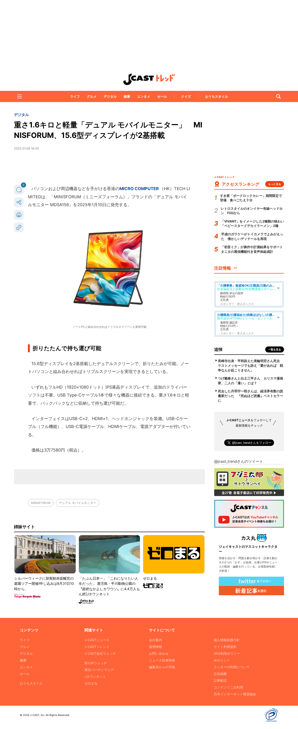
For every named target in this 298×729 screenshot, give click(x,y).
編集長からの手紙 (162, 667)
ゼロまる (91, 683)
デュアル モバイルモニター (77, 503)
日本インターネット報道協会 (235, 694)
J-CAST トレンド (149, 79)
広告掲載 (220, 674)
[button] (19, 96)
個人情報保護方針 (227, 640)
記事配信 (220, 680)
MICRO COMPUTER (139, 188)
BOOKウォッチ (96, 663)
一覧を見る (274, 349)
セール (162, 96)
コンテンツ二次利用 (228, 687)
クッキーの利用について (232, 667)
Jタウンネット (95, 676)
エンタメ (143, 96)
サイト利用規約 (225, 647)
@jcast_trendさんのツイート (238, 461)
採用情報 (155, 647)
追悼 (218, 349)
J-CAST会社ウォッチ (100, 653)
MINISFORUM (41, 503)
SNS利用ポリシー (227, 653)
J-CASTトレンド (97, 647)
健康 (127, 96)
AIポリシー (222, 660)
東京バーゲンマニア (99, 670)
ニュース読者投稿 (162, 660)
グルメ (92, 96)
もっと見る (274, 184)
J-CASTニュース (97, 640)
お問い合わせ (159, 653)
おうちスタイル (216, 96)
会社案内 (155, 640)
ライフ (75, 96)
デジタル (110, 96)
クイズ (186, 96)
